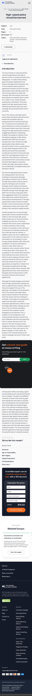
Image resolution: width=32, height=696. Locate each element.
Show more (6, 576)
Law (9, 9)
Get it (24, 359)
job (3, 394)
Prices (4, 620)
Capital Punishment (8, 458)
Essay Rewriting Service (21, 623)
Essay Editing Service (20, 617)
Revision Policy (15, 689)
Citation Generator (22, 662)
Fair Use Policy (6, 687)
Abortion (4, 566)
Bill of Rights (6, 455)
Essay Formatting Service (21, 633)
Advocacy (23, 38)
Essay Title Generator (19, 642)
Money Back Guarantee (8, 690)
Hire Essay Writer (21, 613)
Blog (3, 613)
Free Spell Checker (21, 658)
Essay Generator (21, 650)
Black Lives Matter (7, 573)
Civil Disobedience (8, 461)
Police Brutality (16, 9)
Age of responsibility (9, 452)
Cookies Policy (6, 689)
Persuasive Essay (15, 29)
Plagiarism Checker (22, 647)
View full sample (16, 552)
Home (5, 9)
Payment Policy (15, 687)
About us (5, 610)
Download (9, 47)
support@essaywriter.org (9, 670)
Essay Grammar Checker (21, 654)
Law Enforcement (21, 39)
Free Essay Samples (22, 610)
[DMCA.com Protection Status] (6, 601)
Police (12, 41)
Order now (16, 510)
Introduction (9, 63)
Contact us (5, 616)
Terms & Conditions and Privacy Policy (12, 685)
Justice (12, 39)
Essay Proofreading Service (22, 628)
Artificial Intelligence (8, 569)
